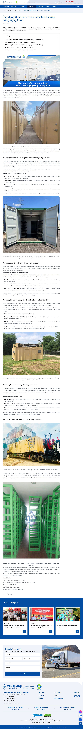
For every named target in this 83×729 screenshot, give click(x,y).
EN (78, 6)
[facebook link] (8, 594)
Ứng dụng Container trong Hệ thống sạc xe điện (20, 47)
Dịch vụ (57, 695)
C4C (42, 727)
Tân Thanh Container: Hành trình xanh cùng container (21, 50)
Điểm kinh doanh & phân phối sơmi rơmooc (15, 708)
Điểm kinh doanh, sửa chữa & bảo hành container (41, 708)
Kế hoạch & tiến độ (61, 727)
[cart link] (74, 6)
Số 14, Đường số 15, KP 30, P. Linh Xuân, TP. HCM (14, 694)
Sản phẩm (57, 692)
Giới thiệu (6, 6)
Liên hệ (54, 6)
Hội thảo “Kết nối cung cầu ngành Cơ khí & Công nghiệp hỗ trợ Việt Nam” (41, 626)
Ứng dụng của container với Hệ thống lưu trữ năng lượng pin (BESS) (25, 39)
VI (79, 6)
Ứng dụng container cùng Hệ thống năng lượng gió (20, 42)
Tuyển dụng (40, 6)
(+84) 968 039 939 (33, 651)
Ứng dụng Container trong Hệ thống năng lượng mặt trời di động (24, 45)
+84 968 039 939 (70, 1)
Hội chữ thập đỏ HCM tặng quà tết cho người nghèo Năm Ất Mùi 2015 (14, 626)
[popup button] (80, 723)
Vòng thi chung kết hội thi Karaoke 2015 (67, 626)
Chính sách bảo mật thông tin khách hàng (27, 727)
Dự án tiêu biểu (59, 698)
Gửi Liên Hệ (22, 673)
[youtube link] (77, 696)
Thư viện (48, 6)
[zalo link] (79, 696)
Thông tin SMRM (50, 727)
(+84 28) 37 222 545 (9, 696)
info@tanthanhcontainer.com (73, 3)
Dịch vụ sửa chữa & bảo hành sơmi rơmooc (67, 708)
